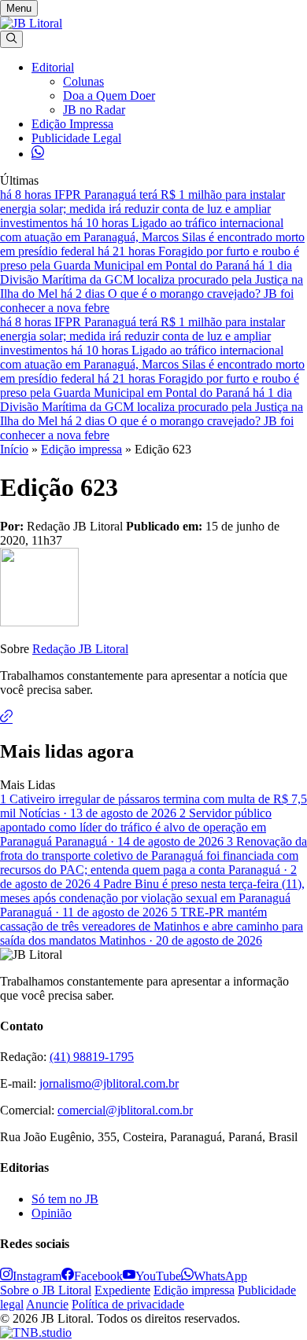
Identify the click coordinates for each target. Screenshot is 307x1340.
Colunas (83, 81)
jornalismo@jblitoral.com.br (109, 1083)
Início (14, 449)
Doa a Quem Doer (109, 95)
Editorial (52, 67)
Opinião (51, 1213)
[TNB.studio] (36, 1332)
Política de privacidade (128, 1304)
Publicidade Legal (76, 138)
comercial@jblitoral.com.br (125, 1110)
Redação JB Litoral (80, 648)
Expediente (122, 1290)
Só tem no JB (64, 1199)
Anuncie (47, 1304)
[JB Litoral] (31, 23)
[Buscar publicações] (11, 39)
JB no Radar (94, 109)
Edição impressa (81, 449)
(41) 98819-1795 (92, 1056)
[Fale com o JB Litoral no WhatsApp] (37, 153)
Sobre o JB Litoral (45, 1290)
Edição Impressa (72, 123)
